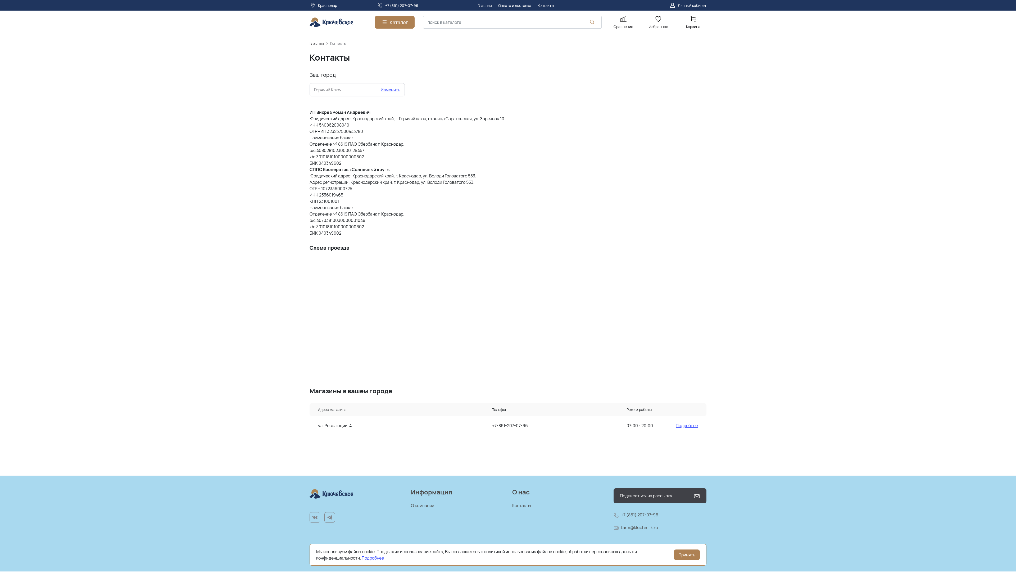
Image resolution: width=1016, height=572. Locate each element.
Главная (317, 43)
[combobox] (512, 22)
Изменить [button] (390, 89)
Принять (686, 555)
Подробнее (687, 425)
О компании (422, 505)
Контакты (521, 505)
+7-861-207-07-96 (510, 425)
